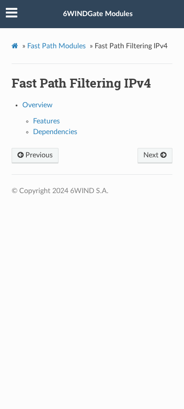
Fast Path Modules (56, 46)
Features (46, 121)
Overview (37, 105)
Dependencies (55, 131)
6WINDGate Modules (98, 13)
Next (151, 155)
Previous (38, 155)
